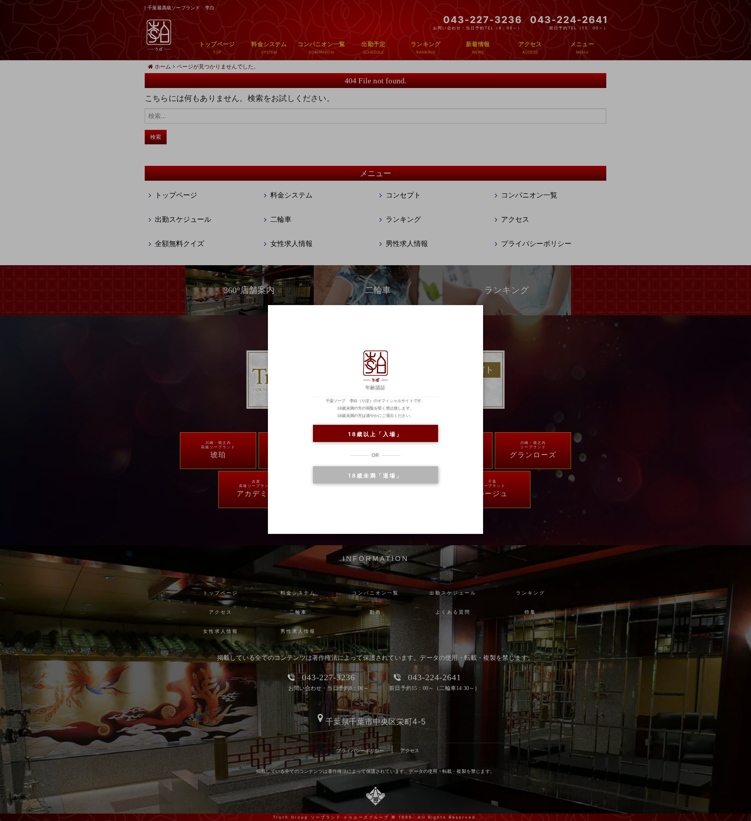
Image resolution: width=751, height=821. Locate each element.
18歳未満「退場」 (375, 475)
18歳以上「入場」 (375, 434)
